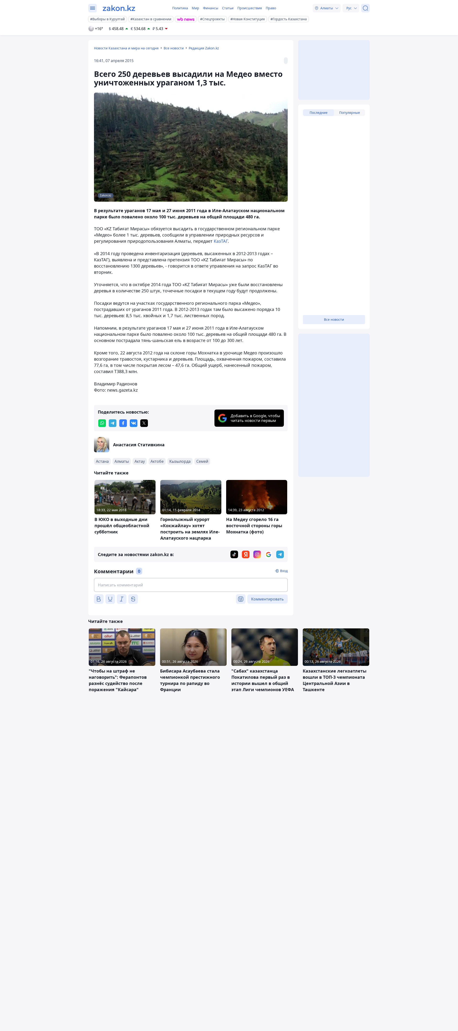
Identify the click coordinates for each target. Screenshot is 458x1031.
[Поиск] (365, 8)
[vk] (133, 423)
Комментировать (267, 599)
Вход (284, 570)
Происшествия (249, 8)
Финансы (210, 8)
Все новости (174, 48)
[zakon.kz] (119, 8)
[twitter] (144, 423)
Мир (195, 8)
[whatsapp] (102, 423)
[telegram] (112, 423)
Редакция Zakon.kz (204, 48)
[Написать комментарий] (191, 585)
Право (271, 8)
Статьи (228, 8)
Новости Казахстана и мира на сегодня (126, 48)
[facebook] (123, 423)
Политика (180, 8)
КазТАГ (221, 241)
